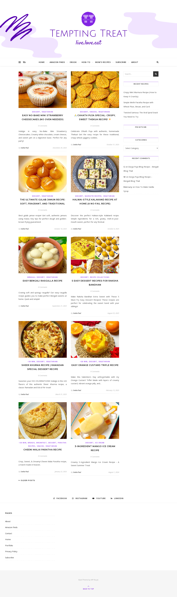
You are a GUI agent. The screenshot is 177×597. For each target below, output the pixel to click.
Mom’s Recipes (103, 62)
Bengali (31, 277)
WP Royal (94, 580)
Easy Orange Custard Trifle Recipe (95, 365)
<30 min (31, 361)
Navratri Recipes (93, 196)
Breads (31, 443)
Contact (8, 533)
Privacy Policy (11, 551)
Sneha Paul (25, 148)
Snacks (93, 112)
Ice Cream (99, 443)
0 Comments (42, 126)
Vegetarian (47, 112)
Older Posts (27, 480)
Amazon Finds (57, 62)
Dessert (36, 112)
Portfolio (9, 545)
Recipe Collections (99, 277)
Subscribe (121, 62)
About (134, 62)
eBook (73, 62)
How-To (86, 62)
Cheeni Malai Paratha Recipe (42, 449)
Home (42, 62)
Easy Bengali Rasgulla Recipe (42, 281)
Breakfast (41, 443)
